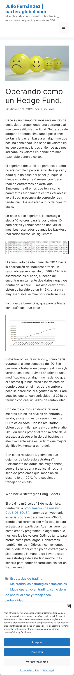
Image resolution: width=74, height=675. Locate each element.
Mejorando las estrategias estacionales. (39, 584)
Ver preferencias (37, 662)
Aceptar (37, 642)
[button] (68, 606)
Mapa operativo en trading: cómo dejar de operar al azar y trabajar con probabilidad (35, 595)
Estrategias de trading (26, 578)
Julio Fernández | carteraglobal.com (25, 9)
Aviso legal (48, 670)
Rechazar (37, 652)
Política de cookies (29, 670)
